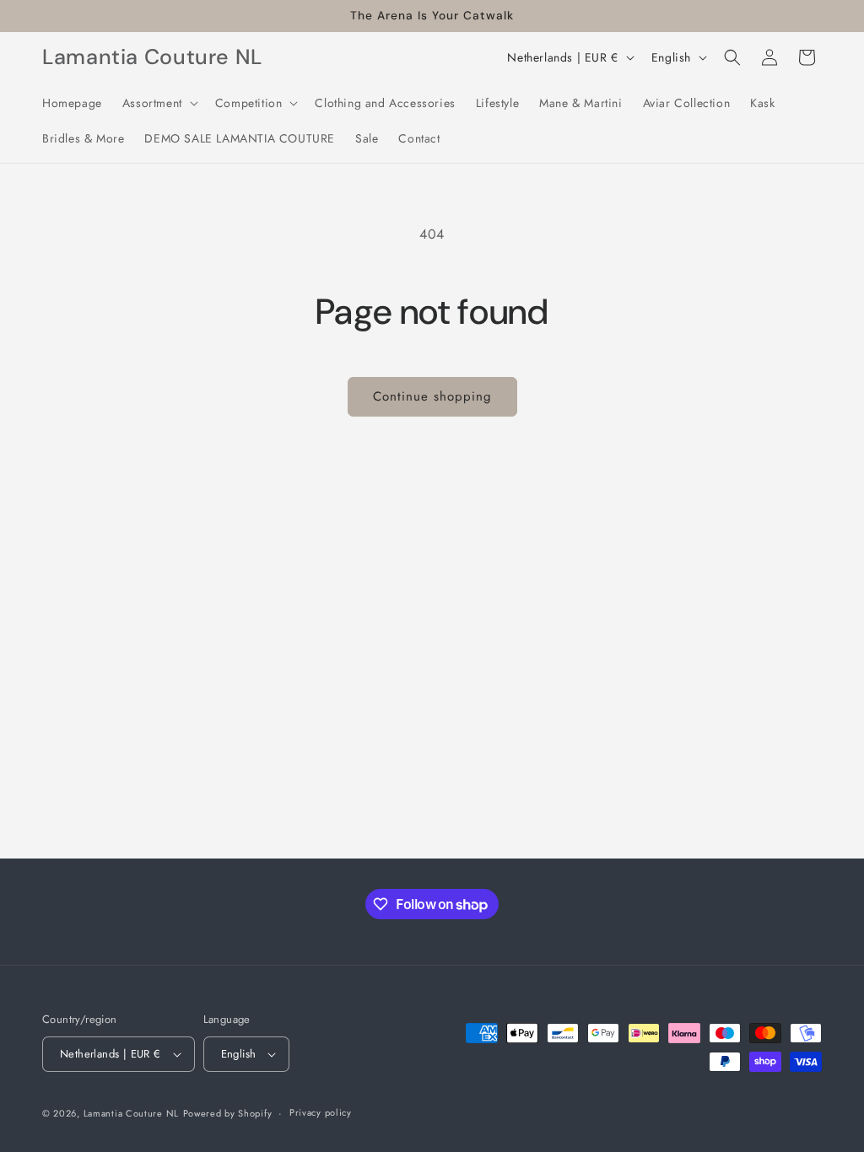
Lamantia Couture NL (131, 1113)
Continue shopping (432, 396)
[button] (158, 103)
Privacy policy (320, 1112)
